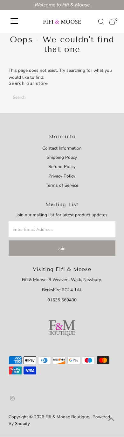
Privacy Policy (61, 176)
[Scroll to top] (111, 419)
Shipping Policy (62, 157)
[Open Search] (101, 21)
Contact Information (62, 148)
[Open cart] (112, 21)
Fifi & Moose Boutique (67, 417)
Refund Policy (62, 167)
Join (61, 248)
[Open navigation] (14, 22)
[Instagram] (12, 399)
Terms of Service (62, 185)
